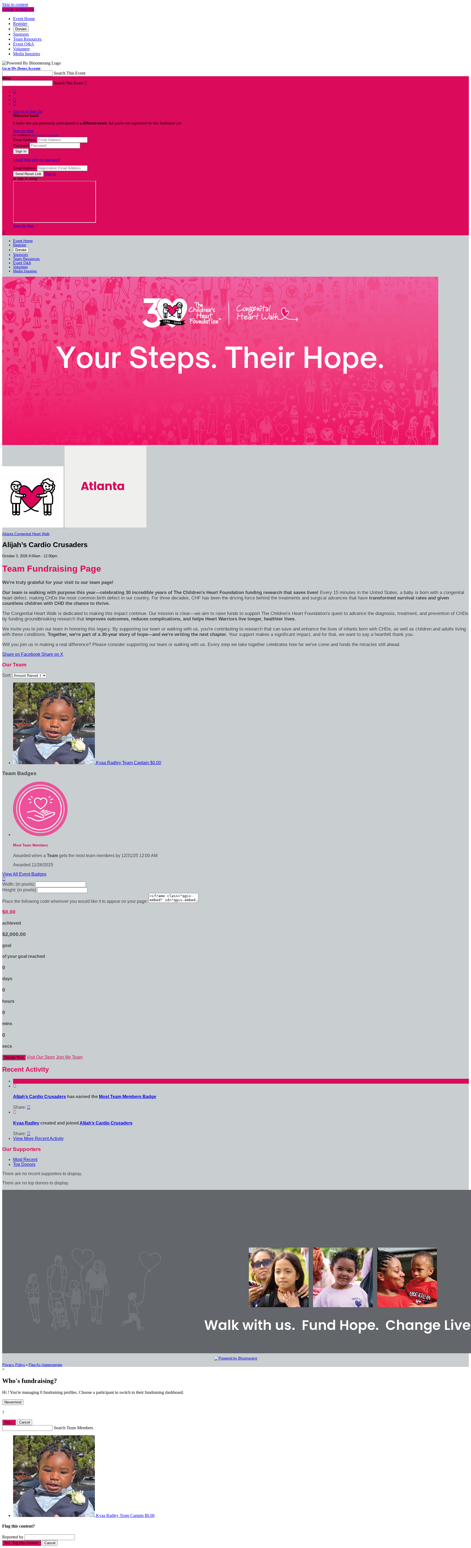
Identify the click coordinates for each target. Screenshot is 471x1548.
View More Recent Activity (38, 1138)
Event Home (24, 18)
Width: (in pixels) (18, 884)
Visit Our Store (41, 1057)
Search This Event (69, 73)
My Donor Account (45, 135)
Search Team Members (73, 1427)
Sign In (50, 174)
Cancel (24, 1422)
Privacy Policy (13, 1365)
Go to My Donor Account (21, 68)
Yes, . (9, 1422)
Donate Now (13, 1057)
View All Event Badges (24, 874)
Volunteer (21, 49)
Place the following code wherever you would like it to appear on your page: (75, 901)
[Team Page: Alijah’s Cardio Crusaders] (33, 526)
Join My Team (69, 1057)
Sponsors (21, 34)
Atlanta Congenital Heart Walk (26, 534)
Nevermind (12, 1402)
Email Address (24, 140)
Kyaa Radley (26, 1123)
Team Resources (27, 39)
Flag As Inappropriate (45, 1365)
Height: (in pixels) (19, 890)
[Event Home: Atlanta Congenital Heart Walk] (105, 526)
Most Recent (25, 1159)
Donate (20, 29)
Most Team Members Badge (127, 1096)
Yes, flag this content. (21, 1543)
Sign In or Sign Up (27, 111)
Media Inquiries (26, 53)
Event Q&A (23, 44)
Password (21, 146)
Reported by (12, 1537)
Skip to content (15, 4)
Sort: (6, 675)
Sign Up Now (23, 131)
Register (20, 23)
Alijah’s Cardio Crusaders (39, 1096)
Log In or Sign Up (18, 9)
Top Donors (24, 1164)
